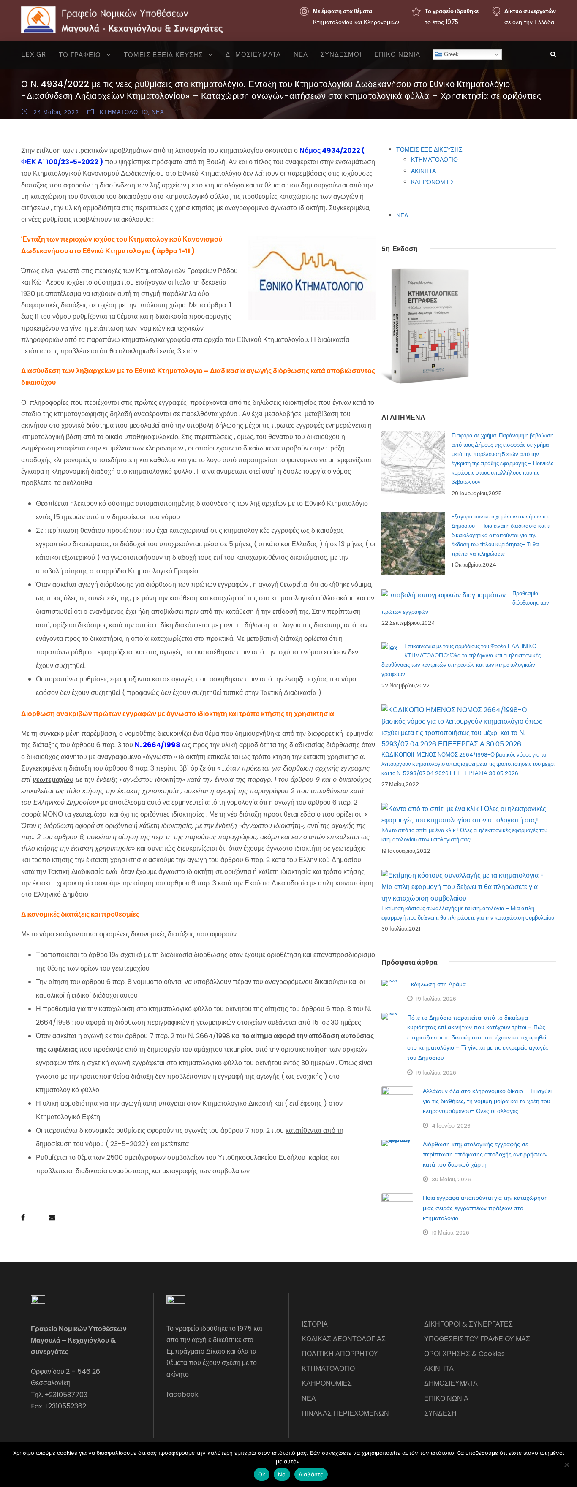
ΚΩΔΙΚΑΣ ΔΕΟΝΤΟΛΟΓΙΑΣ (344, 1339)
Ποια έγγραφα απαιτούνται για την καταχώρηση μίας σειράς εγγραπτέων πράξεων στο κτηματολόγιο (485, 1208)
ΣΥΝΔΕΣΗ (440, 1413)
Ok (262, 1474)
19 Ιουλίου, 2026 (436, 999)
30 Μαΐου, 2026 (451, 1179)
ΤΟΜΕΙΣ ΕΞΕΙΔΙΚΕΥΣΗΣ (163, 55)
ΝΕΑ (301, 54)
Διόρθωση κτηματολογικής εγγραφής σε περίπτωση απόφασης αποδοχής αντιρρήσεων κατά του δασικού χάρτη (485, 1154)
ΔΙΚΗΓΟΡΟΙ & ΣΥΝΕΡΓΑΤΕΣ (468, 1324)
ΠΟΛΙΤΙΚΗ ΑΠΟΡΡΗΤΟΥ (340, 1354)
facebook (182, 1394)
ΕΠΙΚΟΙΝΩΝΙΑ (397, 54)
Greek (450, 54)
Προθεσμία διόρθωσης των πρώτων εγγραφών (465, 602)
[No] (566, 1464)
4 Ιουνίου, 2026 (451, 1126)
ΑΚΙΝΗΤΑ (423, 171)
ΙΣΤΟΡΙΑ (315, 1324)
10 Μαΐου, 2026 (450, 1233)
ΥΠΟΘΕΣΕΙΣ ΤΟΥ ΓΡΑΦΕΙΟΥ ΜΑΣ (477, 1339)
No (282, 1474)
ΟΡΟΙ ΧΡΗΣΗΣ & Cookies (464, 1354)
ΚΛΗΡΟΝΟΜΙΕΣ (433, 182)
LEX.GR (33, 54)
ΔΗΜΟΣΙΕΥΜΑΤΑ (253, 54)
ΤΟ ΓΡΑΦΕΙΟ (80, 55)
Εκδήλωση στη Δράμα (436, 984)
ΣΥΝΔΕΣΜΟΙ (341, 54)
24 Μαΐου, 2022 (56, 112)
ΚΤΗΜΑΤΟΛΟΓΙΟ (124, 112)
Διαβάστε (311, 1474)
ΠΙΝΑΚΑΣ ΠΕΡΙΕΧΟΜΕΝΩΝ (345, 1413)
